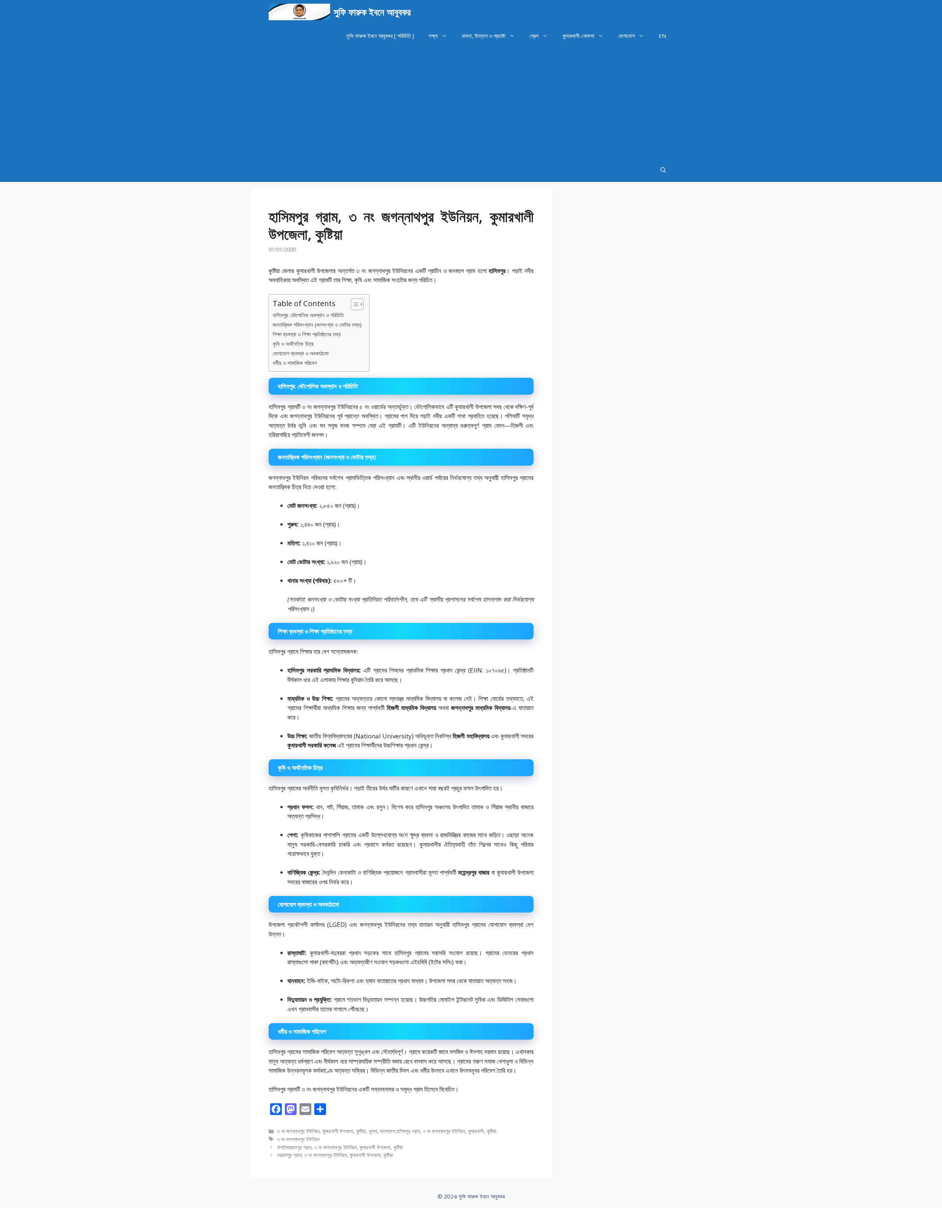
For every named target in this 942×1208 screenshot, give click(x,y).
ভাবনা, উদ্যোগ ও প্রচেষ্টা (484, 35)
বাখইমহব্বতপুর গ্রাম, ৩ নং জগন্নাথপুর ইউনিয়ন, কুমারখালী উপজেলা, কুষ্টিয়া (340, 1147)
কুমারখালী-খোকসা (578, 35)
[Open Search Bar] (663, 170)
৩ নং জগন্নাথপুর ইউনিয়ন (298, 1139)
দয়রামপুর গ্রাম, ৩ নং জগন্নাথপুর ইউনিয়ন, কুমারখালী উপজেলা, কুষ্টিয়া (335, 1154)
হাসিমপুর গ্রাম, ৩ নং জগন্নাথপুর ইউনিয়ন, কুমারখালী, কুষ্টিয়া (446, 1131)
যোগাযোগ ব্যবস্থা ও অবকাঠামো (301, 353)
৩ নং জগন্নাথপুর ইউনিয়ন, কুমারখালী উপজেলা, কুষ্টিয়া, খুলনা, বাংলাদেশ (336, 1131)
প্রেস (534, 35)
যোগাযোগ (626, 35)
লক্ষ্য (433, 35)
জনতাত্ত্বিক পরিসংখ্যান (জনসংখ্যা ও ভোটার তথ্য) (317, 324)
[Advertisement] (471, 102)
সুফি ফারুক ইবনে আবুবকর (372, 12)
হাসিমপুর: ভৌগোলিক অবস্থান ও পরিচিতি (308, 315)
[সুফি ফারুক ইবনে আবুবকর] (299, 12)
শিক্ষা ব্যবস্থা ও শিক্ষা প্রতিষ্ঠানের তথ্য (307, 334)
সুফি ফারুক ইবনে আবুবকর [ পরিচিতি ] (380, 35)
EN (662, 35)
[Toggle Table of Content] (353, 304)
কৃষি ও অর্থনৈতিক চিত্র (293, 343)
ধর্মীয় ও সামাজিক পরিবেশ (295, 362)
